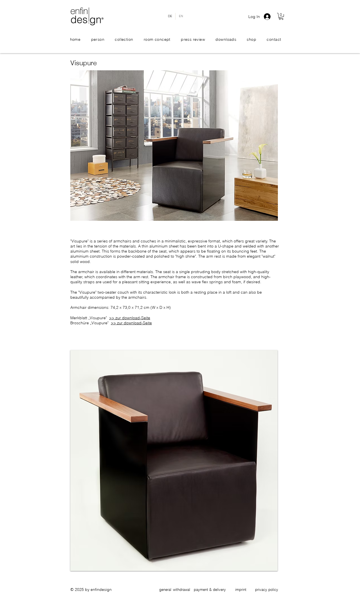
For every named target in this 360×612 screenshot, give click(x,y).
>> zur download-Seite (129, 317)
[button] (281, 16)
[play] (266, 566)
